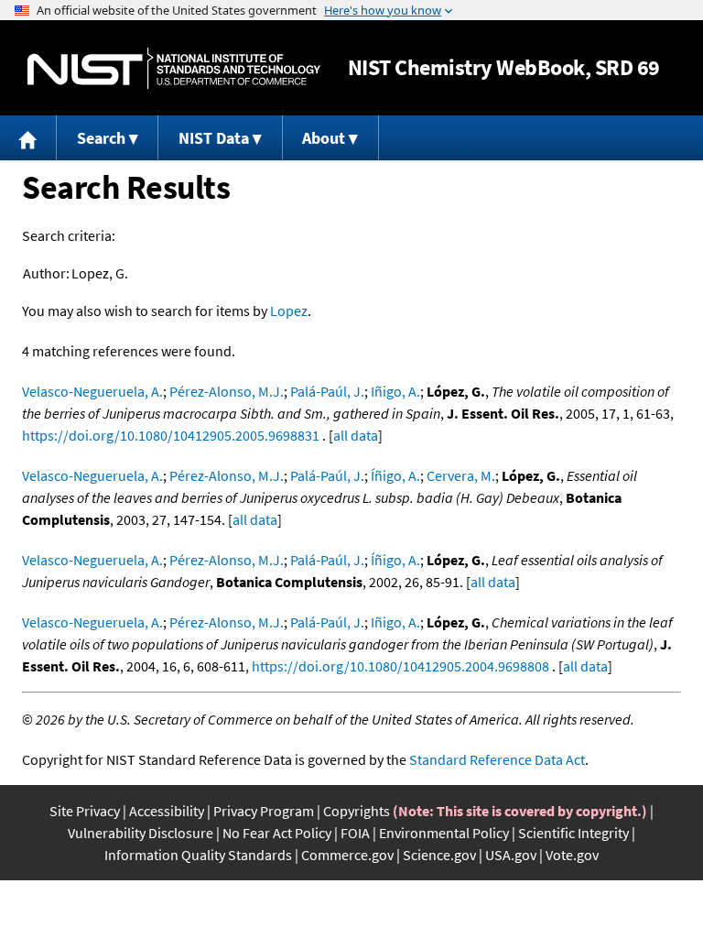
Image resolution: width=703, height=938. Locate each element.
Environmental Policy (444, 832)
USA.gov (510, 854)
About (323, 137)
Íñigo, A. (395, 475)
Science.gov (439, 854)
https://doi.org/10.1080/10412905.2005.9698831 (170, 435)
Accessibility (166, 811)
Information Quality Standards (198, 854)
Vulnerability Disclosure (140, 832)
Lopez (289, 310)
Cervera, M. (461, 475)
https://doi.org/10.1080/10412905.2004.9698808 (400, 666)
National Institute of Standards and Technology (173, 68)
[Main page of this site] (28, 137)
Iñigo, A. (395, 391)
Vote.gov (572, 854)
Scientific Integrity (573, 832)
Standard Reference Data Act (497, 759)
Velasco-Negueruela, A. (92, 391)
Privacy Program (263, 811)
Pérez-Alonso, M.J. (226, 391)
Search (101, 137)
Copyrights (356, 811)
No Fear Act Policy (276, 832)
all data (355, 435)
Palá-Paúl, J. (327, 391)
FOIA (355, 832)
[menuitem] (28, 137)
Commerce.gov (347, 854)
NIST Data (213, 137)
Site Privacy (84, 811)
